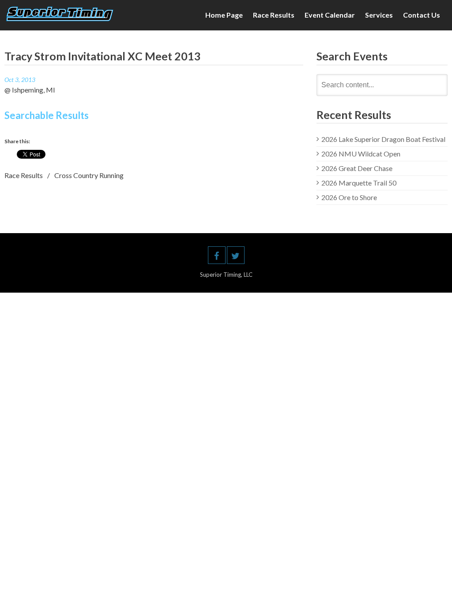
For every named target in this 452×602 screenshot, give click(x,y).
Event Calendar (330, 15)
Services (379, 15)
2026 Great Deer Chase (356, 168)
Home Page (224, 15)
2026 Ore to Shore (349, 197)
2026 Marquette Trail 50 (358, 182)
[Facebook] (217, 255)
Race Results (273, 15)
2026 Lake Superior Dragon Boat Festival (383, 139)
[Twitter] (236, 255)
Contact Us (421, 15)
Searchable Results (46, 115)
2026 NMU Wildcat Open (360, 153)
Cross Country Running (89, 175)
